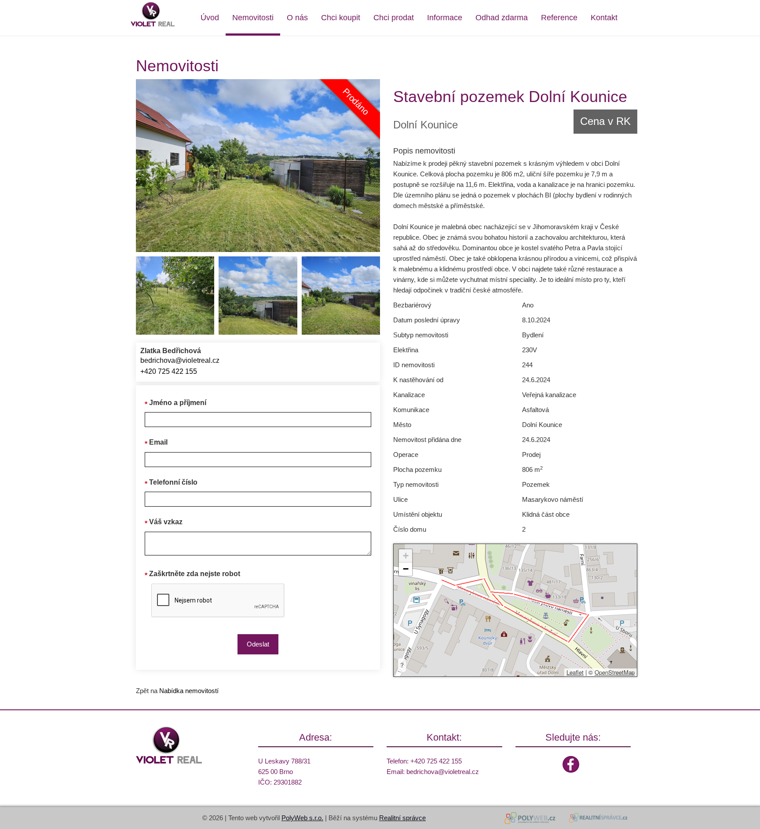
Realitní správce (402, 818)
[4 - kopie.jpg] (341, 295)
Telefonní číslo (173, 482)
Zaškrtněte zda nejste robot (194, 573)
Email (158, 442)
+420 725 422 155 (168, 371)
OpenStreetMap (615, 672)
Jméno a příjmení (177, 402)
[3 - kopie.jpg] (258, 295)
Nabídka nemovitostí (189, 690)
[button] (405, 555)
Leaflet (575, 672)
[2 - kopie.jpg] (175, 295)
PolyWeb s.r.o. (302, 818)
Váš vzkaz (166, 522)
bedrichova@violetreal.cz (179, 360)
